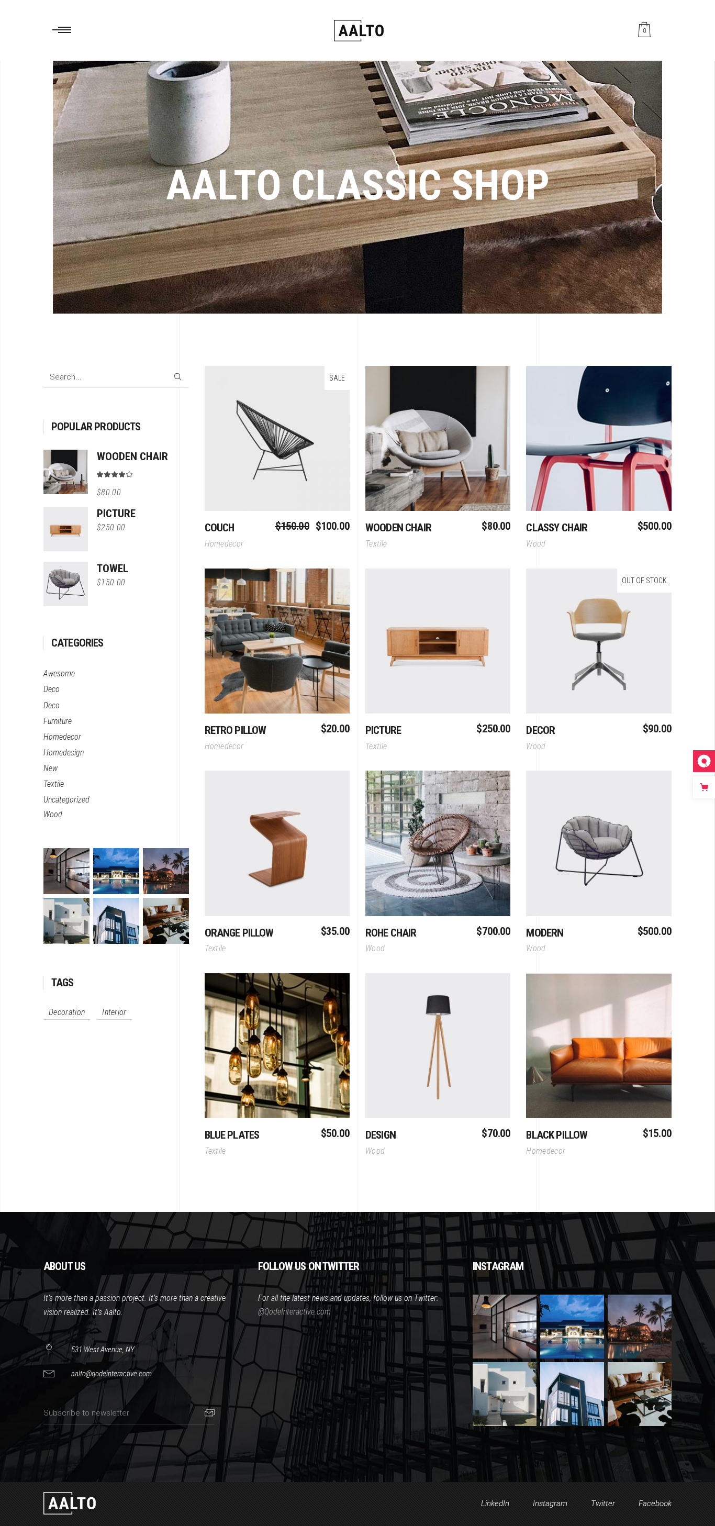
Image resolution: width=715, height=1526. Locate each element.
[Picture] (437, 641)
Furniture (57, 721)
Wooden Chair (398, 527)
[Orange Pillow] (277, 843)
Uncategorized (66, 800)
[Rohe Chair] (437, 843)
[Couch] (277, 438)
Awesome (59, 673)
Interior (114, 1012)
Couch (219, 527)
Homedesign (63, 753)
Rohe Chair (391, 933)
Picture (383, 730)
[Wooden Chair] (437, 438)
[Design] (437, 1045)
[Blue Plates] (277, 1045)
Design (380, 1135)
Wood (52, 814)
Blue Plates (232, 1135)
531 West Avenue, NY (103, 1349)
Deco (51, 689)
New (50, 768)
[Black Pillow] (598, 1045)
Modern (544, 933)
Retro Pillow (235, 730)
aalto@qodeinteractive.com (111, 1373)
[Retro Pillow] (277, 641)
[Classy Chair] (598, 438)
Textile (53, 784)
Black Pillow (556, 1135)
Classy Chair (556, 527)
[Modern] (598, 843)
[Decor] (598, 641)
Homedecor (62, 737)
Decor (540, 730)
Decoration (67, 1012)
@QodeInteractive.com (294, 1312)
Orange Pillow (239, 933)
